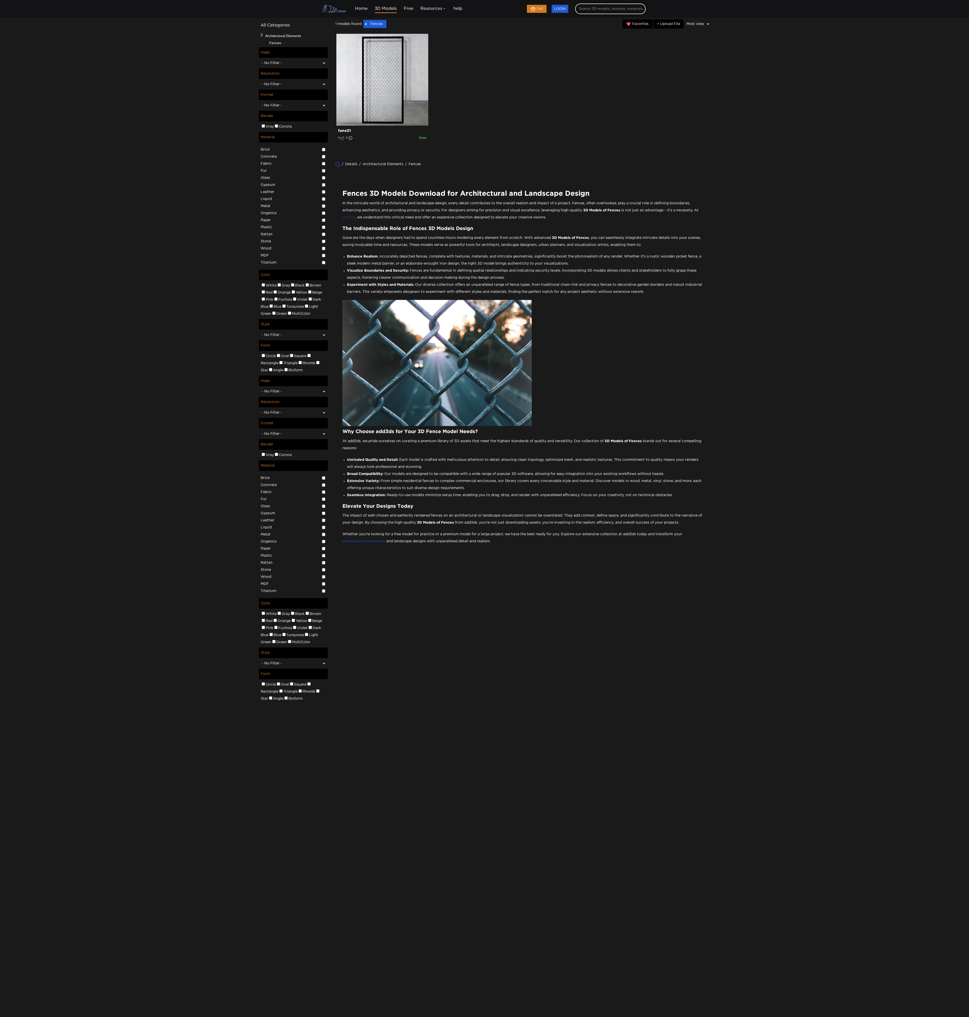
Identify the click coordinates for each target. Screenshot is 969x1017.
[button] (262, 35)
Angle (278, 370)
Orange (284, 292)
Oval (285, 356)
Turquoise (295, 306)
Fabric (266, 163)
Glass (265, 177)
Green (281, 313)
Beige (317, 292)
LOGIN (560, 8)
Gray (286, 285)
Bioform (295, 370)
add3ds (348, 217)
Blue (277, 306)
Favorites (640, 23)
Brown (315, 285)
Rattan (267, 234)
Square (300, 356)
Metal (265, 206)
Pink (269, 299)
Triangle (290, 363)
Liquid (266, 199)
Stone (266, 241)
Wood (266, 248)
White (271, 285)
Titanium (268, 262)
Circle (271, 356)
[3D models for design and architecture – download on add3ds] (335, 9)
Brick (265, 149)
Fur (264, 170)
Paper (266, 220)
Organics (269, 213)
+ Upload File (668, 23)
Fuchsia (285, 299)
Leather (267, 191)
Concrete (269, 156)
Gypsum (268, 184)
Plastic (266, 227)
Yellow (301, 292)
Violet (302, 299)
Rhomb (309, 363)
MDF (265, 255)
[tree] (293, 39)
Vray (270, 126)
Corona (285, 126)
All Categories (275, 25)
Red (269, 292)
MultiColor (301, 313)
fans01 (344, 130)
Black (300, 285)
